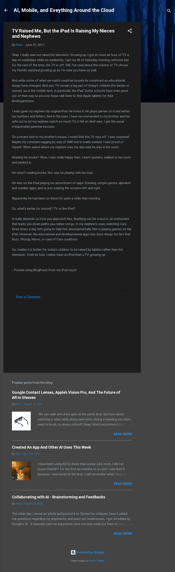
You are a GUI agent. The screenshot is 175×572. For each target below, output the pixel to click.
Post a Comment (28, 297)
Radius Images (96, 560)
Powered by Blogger (90, 552)
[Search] (169, 11)
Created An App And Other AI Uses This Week (51, 447)
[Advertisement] (158, 86)
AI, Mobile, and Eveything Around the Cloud (64, 10)
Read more (123, 434)
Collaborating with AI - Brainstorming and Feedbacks (58, 497)
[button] (129, 31)
